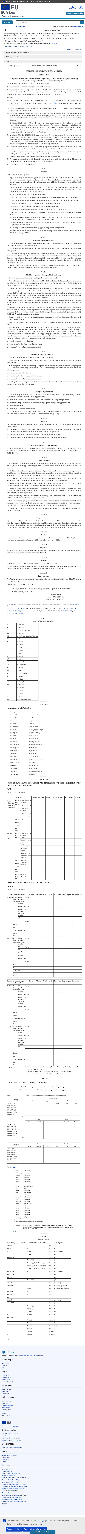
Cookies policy (6, 1377)
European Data (6, 1401)
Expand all (69, 49)
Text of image (11, 1167)
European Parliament (8, 1469)
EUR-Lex (8, 12)
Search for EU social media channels (13, 1447)
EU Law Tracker (6, 1416)
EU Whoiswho (6, 1407)
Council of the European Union (11, 1473)
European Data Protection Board (11, 1497)
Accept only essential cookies (35, 1529)
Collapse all (78, 49)
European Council (7, 1471)
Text (7, 61)
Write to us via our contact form (11, 1438)
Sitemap (4, 1368)
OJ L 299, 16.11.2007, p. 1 (16, 604)
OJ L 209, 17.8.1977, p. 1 (16, 611)
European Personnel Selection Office (12, 1499)
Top (8, 1339)
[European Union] (6, 1422)
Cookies (4, 1461)
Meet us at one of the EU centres (11, 1440)
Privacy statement (7, 1382)
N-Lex (3, 1414)
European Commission (8, 1475)
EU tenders (5, 1403)
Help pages (5, 1363)
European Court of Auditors (10, 1482)
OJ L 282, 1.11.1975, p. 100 (16, 608)
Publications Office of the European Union (30, 1355)
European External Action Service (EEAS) (14, 1484)
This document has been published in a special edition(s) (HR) (23, 41)
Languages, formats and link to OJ (17, 52)
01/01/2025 (53, 43)
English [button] (80, 8)
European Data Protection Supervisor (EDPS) (15, 1495)
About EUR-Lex (6, 1389)
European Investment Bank (10, 1491)
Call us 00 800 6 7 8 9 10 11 (10, 1433)
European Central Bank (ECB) (10, 1480)
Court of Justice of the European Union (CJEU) (15, 1477)
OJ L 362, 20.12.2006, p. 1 (67, 611)
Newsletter (5, 1391)
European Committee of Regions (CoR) (13, 1488)
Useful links (5, 1393)
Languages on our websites (10, 1455)
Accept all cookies (13, 1529)
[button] (42, 1532)
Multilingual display (12, 57)
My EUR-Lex (72, 8)
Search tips (21, 26)
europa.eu (15, 1426)
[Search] (82, 22)
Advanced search (78, 26)
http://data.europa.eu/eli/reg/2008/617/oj (20, 46)
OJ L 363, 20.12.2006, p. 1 (68, 608)
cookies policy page (40, 1521)
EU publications (6, 1409)
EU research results (7, 1405)
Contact (4, 1365)
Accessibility (6, 1379)
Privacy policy (6, 1457)
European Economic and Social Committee (14, 1486)
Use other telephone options (10, 1436)
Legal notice (5, 1375)
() (15, 95)
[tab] (43, 52)
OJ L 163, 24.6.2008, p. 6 (16, 613)
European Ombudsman (8, 1493)
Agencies (5, 1504)
